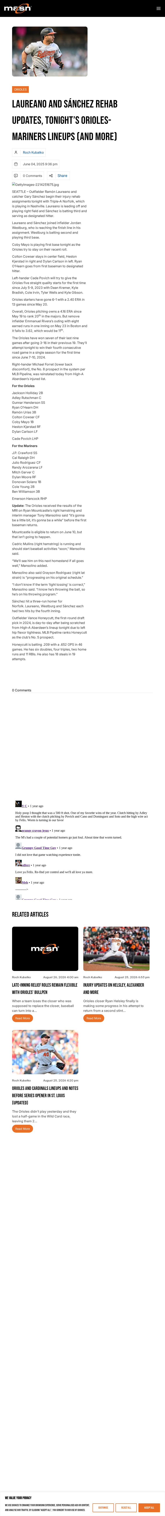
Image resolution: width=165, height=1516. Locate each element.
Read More (22, 1018)
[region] (82, 1504)
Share (62, 176)
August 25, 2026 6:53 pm (132, 977)
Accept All (149, 1507)
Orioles (20, 89)
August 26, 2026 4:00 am (60, 977)
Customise (103, 1507)
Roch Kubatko (33, 152)
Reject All (126, 1507)
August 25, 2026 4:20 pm (60, 1080)
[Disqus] (82, 746)
